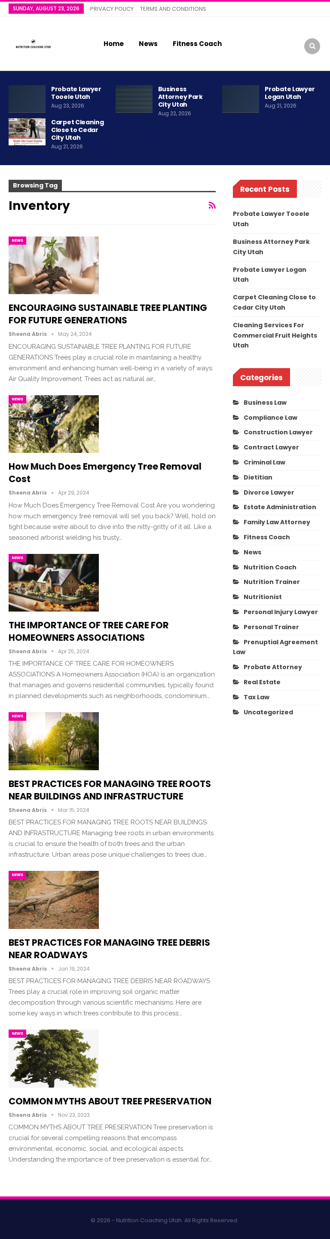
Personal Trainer (271, 627)
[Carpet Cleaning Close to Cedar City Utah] (27, 132)
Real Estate (262, 682)
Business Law (265, 402)
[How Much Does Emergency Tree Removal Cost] (54, 424)
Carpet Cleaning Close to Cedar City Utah (77, 130)
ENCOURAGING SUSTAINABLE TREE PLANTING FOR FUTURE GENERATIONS (108, 313)
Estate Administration (280, 507)
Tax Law (256, 697)
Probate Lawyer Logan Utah (290, 93)
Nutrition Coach (270, 567)
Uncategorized (268, 712)
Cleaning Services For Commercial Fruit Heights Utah (275, 335)
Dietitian (258, 477)
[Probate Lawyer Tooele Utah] (27, 99)
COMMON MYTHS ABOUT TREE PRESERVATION (110, 1101)
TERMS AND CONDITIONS (173, 9)
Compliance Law (270, 417)
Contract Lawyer (271, 447)
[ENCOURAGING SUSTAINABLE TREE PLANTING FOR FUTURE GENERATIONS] (54, 265)
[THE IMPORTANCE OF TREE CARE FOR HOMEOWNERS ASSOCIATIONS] (54, 583)
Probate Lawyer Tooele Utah (76, 93)
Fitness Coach (197, 43)
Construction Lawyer (278, 432)
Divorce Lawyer (269, 492)
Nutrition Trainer (272, 582)
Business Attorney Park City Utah (180, 97)
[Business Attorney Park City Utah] (134, 99)
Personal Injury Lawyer (281, 612)
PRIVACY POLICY (112, 9)
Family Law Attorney (277, 522)
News (148, 43)
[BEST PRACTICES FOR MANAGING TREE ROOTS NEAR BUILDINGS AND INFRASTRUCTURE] (54, 741)
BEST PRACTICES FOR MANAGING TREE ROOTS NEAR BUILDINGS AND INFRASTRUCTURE (110, 790)
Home (114, 43)
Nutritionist (263, 597)
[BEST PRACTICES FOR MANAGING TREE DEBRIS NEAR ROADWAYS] (54, 899)
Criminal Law (264, 462)
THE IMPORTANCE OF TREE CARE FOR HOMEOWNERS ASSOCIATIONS (89, 631)
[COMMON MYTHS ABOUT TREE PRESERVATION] (54, 1058)
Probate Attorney (273, 667)
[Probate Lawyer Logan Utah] (240, 99)
